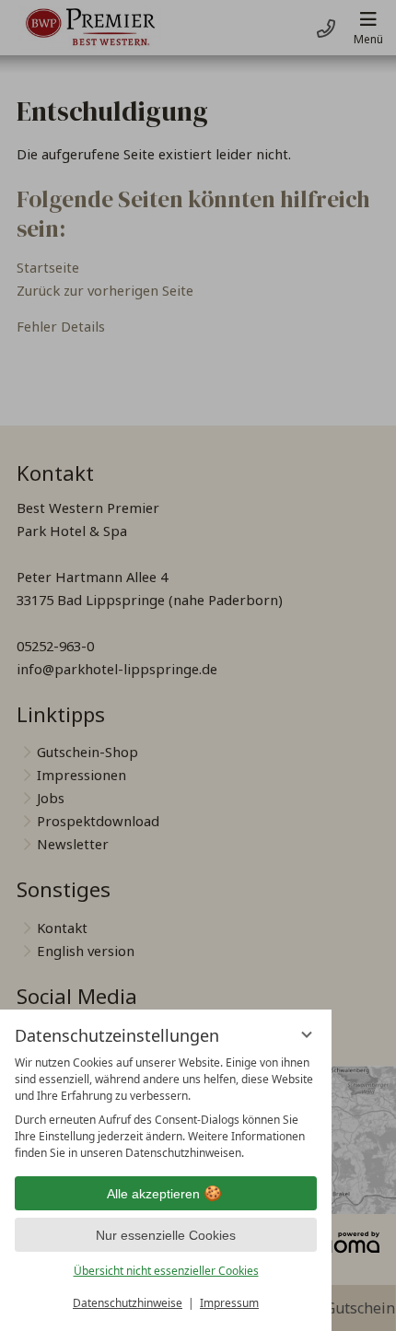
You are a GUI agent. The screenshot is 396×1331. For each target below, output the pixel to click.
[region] (166, 1108)
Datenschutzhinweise (127, 1303)
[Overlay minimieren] (307, 1034)
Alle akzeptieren (153, 1193)
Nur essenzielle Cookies (166, 1235)
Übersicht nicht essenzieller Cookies (166, 1270)
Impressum (229, 1303)
